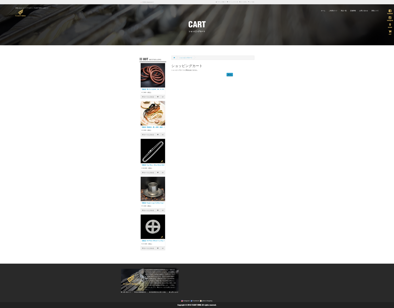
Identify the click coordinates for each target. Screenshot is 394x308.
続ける (230, 74)
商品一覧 (344, 10)
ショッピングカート (185, 58)
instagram (186, 301)
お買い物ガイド (127, 292)
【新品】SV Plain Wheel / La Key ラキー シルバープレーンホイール (163, 241)
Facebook (195, 301)
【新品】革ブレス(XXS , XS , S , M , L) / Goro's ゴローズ (159, 89)
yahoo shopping (207, 301)
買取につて (375, 10)
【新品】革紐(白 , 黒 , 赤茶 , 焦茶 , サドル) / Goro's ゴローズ (161, 127)
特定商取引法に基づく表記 (158, 292)
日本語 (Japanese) (147, 2)
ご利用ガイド (333, 10)
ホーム (323, 10)
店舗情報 (353, 10)
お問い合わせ (363, 10)
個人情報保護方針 (141, 292)
